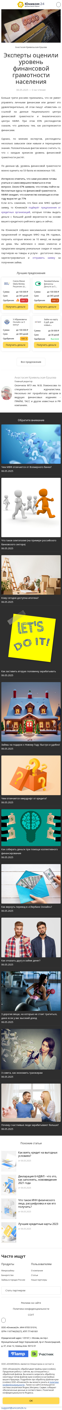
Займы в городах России (13, 1280)
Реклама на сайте (31, 1302)
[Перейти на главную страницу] (30, 4)
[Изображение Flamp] (18, 1353)
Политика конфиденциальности (31, 1308)
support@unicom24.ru (13, 1408)
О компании (37, 1270)
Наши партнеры (39, 1280)
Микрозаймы (7, 1270)
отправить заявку (44, 257)
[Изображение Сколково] (42, 1353)
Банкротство (7, 1275)
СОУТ (31, 1314)
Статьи (34, 1275)
